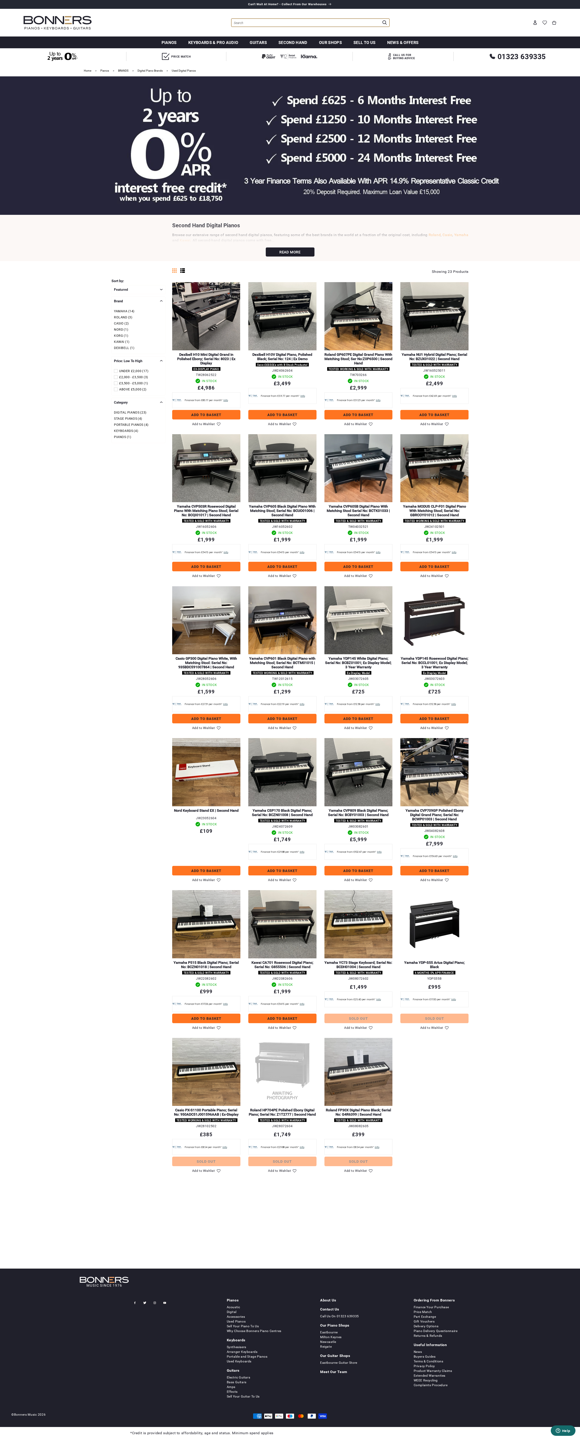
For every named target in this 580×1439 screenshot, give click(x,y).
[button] (554, 22)
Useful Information (430, 1344)
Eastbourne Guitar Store (338, 1362)
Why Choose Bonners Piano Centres (254, 1331)
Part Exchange (425, 1316)
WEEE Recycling (426, 1380)
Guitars (258, 42)
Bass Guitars (236, 1382)
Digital (232, 1312)
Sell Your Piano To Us (243, 1326)
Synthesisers (236, 1347)
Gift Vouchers (424, 1321)
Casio (447, 234)
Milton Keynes (331, 1337)
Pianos (169, 42)
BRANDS (123, 70)
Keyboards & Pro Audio (213, 42)
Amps (231, 1387)
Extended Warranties (429, 1375)
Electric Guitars (238, 1377)
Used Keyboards (239, 1361)
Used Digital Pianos (184, 70)
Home (87, 70)
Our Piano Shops (334, 1325)
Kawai (185, 240)
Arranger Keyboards (242, 1351)
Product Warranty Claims (433, 1371)
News (418, 1351)
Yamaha (461, 234)
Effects (232, 1391)
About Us (328, 1300)
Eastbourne (329, 1332)
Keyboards (236, 1340)
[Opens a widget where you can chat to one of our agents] (563, 1431)
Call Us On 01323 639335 (339, 1316)
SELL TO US (364, 42)
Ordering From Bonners (434, 1300)
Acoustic (233, 1307)
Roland (435, 234)
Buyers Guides (425, 1356)
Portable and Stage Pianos (247, 1356)
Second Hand (292, 42)
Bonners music (25, 1414)
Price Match (423, 1312)
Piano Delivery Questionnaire (436, 1331)
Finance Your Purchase (431, 1307)
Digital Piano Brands (150, 70)
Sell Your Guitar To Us (243, 1396)
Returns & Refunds (428, 1335)
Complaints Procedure (431, 1385)
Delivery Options (426, 1326)
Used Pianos (236, 1321)
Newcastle (328, 1342)
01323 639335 (522, 56)
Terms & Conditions (428, 1361)
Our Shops (330, 42)
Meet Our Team (333, 1371)
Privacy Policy (424, 1366)
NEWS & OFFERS (403, 42)
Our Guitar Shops (335, 1355)
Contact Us (329, 1309)
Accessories (236, 1316)
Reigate (326, 1346)
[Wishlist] (544, 22)
